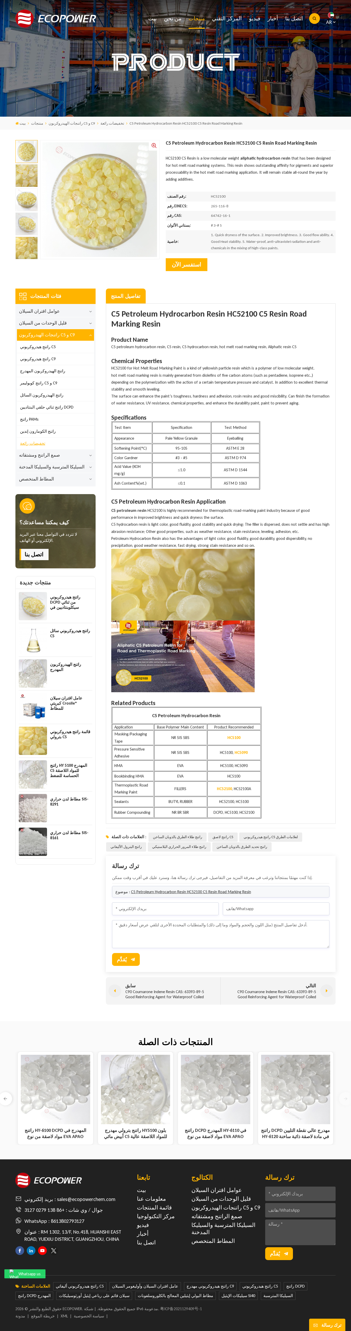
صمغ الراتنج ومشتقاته (39, 455)
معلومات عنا (151, 1198)
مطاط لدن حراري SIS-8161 (69, 835)
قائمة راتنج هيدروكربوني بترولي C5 (70, 734)
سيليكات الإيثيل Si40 (238, 1295)
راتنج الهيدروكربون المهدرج (42, 370)
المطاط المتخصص (36, 479)
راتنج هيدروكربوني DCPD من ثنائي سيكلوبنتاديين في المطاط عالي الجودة (67, 602)
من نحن (172, 18)
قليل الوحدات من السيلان (43, 323)
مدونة (20, 1316)
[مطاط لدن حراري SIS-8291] (33, 808)
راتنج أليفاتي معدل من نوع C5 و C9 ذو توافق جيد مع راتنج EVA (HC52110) (135, 1133)
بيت (152, 18)
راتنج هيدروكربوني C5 (38, 346)
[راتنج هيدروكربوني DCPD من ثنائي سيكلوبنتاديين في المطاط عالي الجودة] (33, 606)
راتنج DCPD (295, 1286)
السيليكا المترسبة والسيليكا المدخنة (52, 467)
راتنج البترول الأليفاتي (126, 847)
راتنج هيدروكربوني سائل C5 (70, 633)
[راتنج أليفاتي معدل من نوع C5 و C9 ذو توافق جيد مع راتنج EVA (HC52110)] (135, 1089)
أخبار (272, 18)
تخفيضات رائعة (112, 123)
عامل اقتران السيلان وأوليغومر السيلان (145, 1286)
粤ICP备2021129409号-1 (181, 1308)
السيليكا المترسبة (278, 1295)
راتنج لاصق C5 (223, 837)
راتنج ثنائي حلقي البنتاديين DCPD (46, 407)
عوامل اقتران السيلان (39, 311)
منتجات (197, 18)
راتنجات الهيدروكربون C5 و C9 (72, 123)
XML (64, 1316)
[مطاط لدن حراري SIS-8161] (33, 842)
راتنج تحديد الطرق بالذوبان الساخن (242, 847)
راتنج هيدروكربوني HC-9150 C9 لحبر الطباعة (295, 1133)
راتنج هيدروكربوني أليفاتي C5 (80, 1286)
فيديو (254, 18)
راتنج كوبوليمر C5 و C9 (38, 383)
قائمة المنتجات (154, 1207)
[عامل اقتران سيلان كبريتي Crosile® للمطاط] (33, 707)
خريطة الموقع (43, 1316)
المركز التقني (227, 18)
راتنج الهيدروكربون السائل (41, 395)
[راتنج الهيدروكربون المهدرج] (33, 673)
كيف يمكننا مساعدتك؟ (44, 522)
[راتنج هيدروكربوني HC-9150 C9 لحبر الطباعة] (295, 1089)
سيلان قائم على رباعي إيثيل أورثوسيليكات (94, 1295)
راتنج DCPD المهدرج (34, 1295)
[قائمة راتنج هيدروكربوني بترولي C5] (33, 741)
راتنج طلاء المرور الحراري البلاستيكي (179, 847)
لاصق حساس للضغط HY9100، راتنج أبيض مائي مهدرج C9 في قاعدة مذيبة (215, 1133)
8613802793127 (67, 1221)
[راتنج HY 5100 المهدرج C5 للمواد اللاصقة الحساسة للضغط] (33, 774)
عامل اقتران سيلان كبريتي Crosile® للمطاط (66, 703)
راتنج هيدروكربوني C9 (38, 358)
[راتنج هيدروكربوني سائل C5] (33, 640)
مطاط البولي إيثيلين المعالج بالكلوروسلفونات (175, 1295)
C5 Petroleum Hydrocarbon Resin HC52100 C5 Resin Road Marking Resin (191, 891)
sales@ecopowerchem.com (86, 1199)
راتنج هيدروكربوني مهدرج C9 (210, 1286)
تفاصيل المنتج (126, 296)
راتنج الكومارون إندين (38, 431)
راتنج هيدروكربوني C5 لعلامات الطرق (271, 837)
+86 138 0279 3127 (44, 1210)
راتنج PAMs (29, 419)
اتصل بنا (294, 18)
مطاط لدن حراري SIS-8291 (69, 802)
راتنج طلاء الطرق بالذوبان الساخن (177, 837)
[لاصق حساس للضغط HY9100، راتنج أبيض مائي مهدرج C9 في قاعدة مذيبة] (215, 1089)
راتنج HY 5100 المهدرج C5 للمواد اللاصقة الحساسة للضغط (68, 770)
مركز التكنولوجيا (156, 1216)
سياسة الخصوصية (89, 1316)
